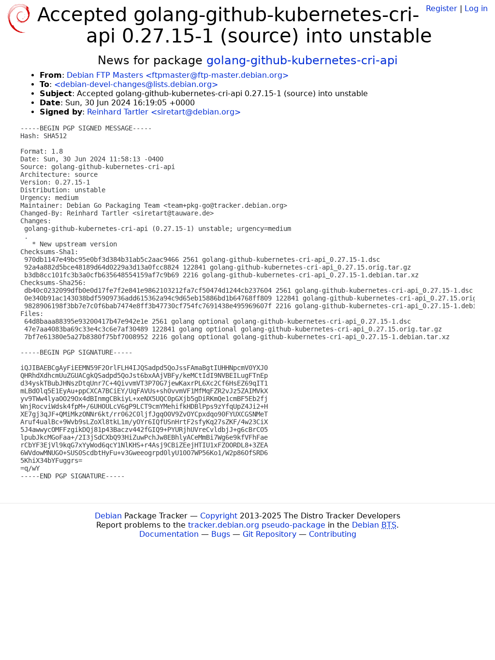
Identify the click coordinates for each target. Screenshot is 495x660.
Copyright (218, 515)
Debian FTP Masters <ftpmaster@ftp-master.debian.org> (178, 75)
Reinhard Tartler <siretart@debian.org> (164, 111)
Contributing (332, 534)
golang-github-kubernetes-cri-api (302, 60)
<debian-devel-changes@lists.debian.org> (136, 84)
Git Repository (269, 534)
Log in (476, 8)
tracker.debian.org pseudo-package (256, 525)
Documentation (169, 534)
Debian (108, 515)
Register (441, 8)
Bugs (220, 534)
